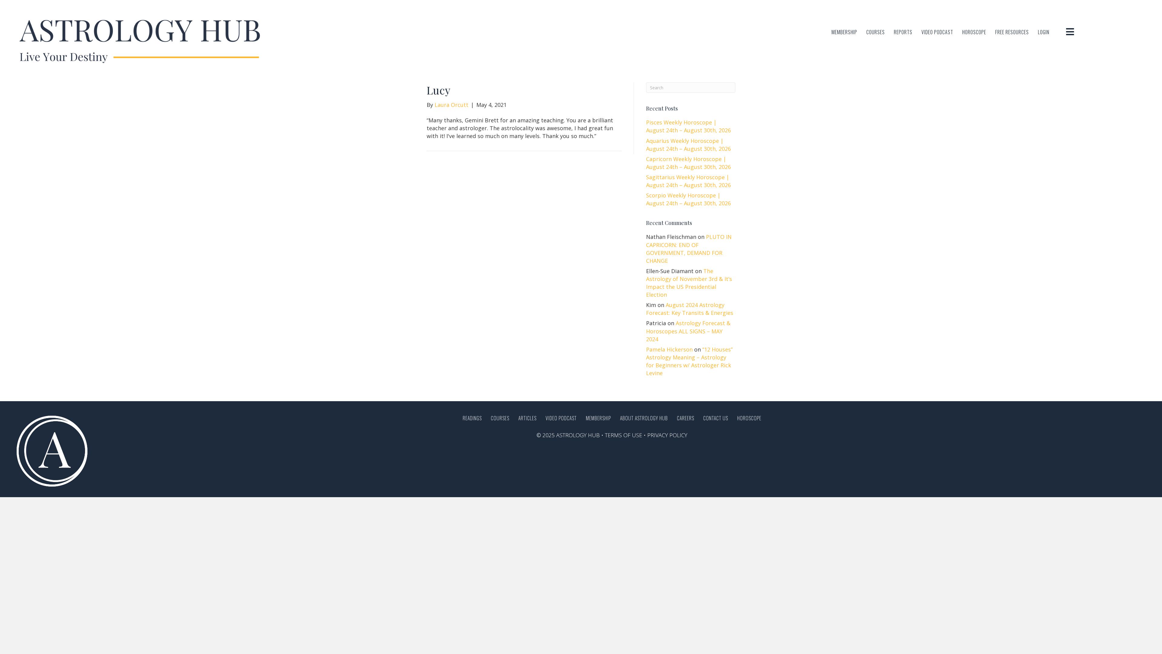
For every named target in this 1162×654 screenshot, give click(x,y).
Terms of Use (623, 435)
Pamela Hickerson (669, 349)
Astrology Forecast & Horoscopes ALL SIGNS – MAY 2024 (688, 330)
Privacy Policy (667, 435)
